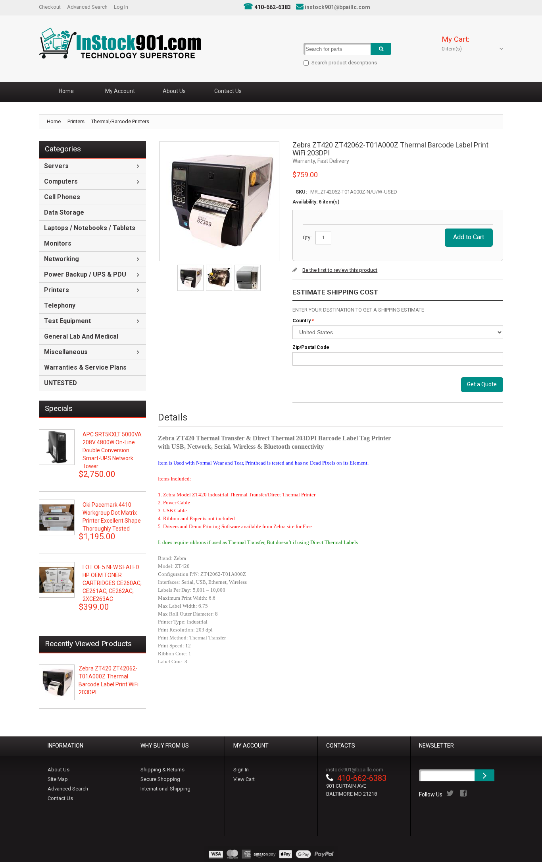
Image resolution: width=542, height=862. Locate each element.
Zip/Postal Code (310, 347)
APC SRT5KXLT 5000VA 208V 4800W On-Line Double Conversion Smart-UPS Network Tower (112, 450)
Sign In (241, 770)
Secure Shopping (160, 779)
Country (301, 320)
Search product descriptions (344, 63)
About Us (58, 770)
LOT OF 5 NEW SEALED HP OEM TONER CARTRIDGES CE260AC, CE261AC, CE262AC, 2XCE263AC (112, 583)
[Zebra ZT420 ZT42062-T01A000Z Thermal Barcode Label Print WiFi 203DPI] (191, 267)
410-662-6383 (272, 7)
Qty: (307, 237)
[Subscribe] (484, 775)
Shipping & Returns (162, 770)
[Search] (381, 49)
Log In (121, 7)
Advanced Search (87, 7)
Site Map (58, 779)
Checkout (50, 7)
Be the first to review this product (339, 270)
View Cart (244, 779)
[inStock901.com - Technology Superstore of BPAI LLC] (120, 43)
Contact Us (60, 798)
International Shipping (165, 789)
